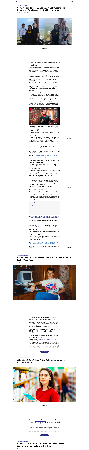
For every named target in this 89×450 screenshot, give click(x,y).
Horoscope (34, 1)
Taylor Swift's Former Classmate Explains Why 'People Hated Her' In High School (45, 205)
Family (39, 1)
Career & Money (59, 1)
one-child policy (41, 102)
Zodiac (30, 1)
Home (18, 5)
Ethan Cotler (19, 14)
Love (27, 1)
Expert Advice (64, 1)
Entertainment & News (45, 1)
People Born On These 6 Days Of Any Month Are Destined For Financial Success (44, 212)
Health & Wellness (52, 1)
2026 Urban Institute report (36, 426)
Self (37, 1)
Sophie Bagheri (19, 262)
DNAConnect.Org (40, 226)
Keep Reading (44, 351)
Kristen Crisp (19, 448)
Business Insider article (40, 421)
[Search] (70, 2)
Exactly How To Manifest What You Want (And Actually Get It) (44, 207)
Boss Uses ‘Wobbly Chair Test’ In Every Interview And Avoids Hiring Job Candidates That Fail (45, 209)
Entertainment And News (24, 5)
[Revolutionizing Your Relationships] (20, 2)
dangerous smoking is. (45, 339)
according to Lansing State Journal (47, 69)
